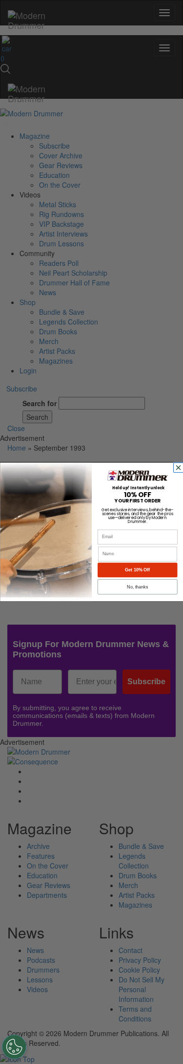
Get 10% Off (137, 569)
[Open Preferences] (14, 1047)
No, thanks (137, 587)
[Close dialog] (179, 468)
